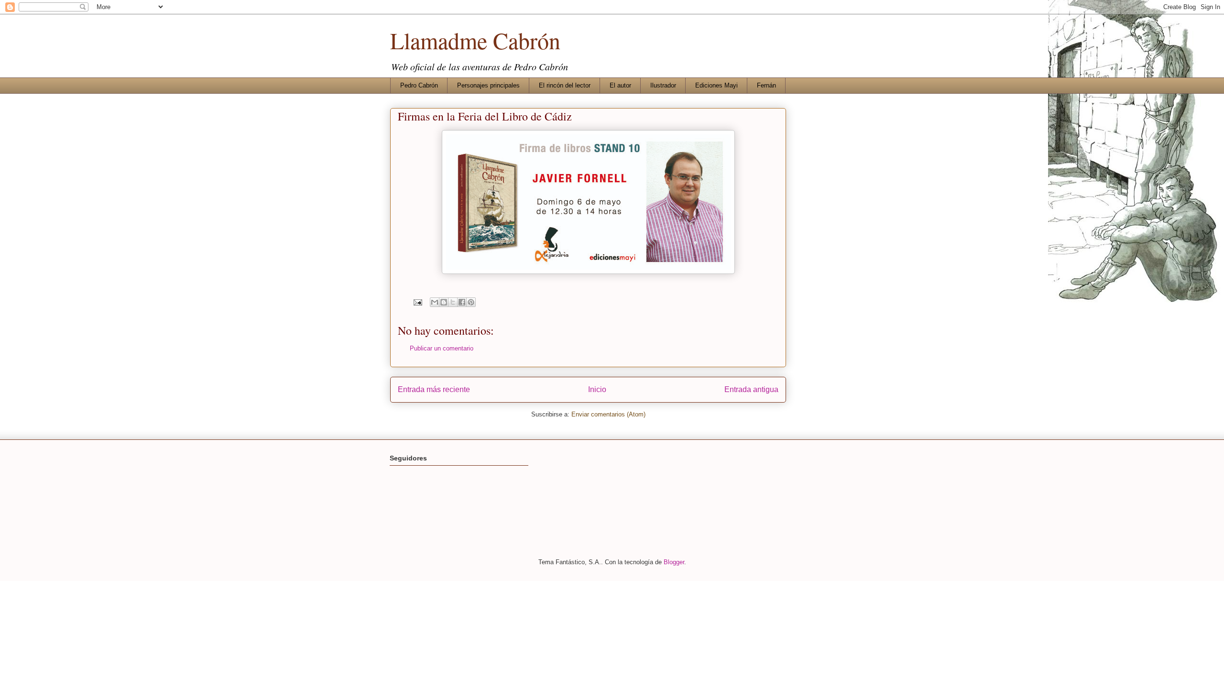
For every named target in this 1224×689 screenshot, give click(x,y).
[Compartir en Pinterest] (471, 302)
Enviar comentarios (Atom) (608, 414)
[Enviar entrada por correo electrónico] (417, 302)
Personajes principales (488, 85)
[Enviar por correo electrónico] (434, 302)
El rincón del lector (564, 85)
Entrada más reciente (434, 389)
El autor (620, 85)
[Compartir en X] (453, 302)
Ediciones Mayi (716, 85)
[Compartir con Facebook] (462, 302)
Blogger (674, 562)
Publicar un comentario (441, 348)
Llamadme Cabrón (475, 40)
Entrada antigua (751, 389)
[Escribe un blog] (443, 302)
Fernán (766, 85)
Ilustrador (663, 85)
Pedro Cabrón (419, 85)
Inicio (597, 389)
